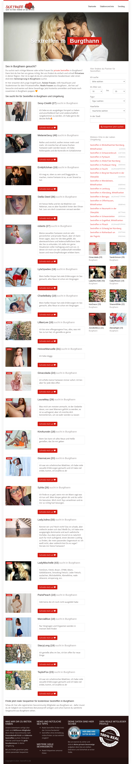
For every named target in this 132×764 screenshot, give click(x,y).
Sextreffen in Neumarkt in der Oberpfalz (107, 210)
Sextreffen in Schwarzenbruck (107, 153)
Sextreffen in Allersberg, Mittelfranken (107, 193)
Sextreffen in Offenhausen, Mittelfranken (107, 202)
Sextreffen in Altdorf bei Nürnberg (107, 161)
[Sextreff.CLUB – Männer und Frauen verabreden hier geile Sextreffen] (20, 6)
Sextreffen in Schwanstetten (107, 216)
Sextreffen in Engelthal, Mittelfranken (107, 220)
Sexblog (121, 6)
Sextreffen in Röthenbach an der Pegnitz (107, 234)
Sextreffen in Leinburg (107, 188)
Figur (92, 96)
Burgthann (72, 103)
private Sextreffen (61, 70)
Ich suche (94, 77)
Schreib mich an (46, 127)
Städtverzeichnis (107, 6)
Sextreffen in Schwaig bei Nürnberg (107, 228)
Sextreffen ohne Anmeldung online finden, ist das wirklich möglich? (53, 735)
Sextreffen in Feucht (104, 169)
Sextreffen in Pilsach (104, 224)
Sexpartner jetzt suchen (113, 126)
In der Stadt (95, 116)
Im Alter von (95, 87)
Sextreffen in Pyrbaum (107, 157)
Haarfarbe (94, 106)
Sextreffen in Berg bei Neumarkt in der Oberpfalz (107, 175)
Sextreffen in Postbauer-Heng (107, 165)
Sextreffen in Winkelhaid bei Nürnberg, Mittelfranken (107, 147)
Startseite (92, 6)
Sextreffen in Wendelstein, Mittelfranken (107, 182)
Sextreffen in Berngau (104, 196)
